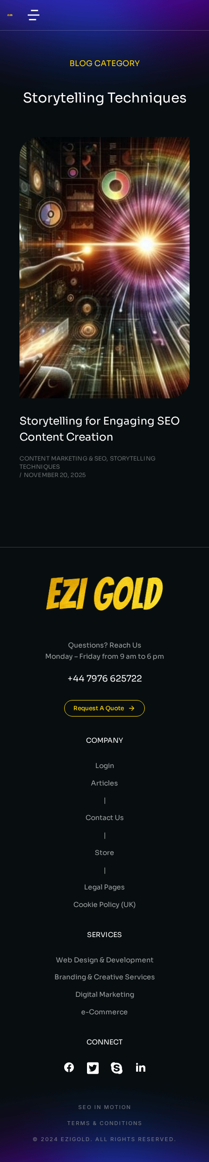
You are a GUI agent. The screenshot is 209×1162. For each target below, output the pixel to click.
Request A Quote (98, 708)
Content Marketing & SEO (62, 458)
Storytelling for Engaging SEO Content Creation (99, 429)
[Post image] (104, 267)
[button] (33, 15)
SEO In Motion (104, 1107)
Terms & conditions (104, 1123)
